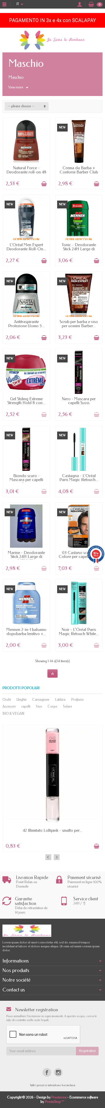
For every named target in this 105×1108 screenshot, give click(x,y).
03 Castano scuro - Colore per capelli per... (79, 554)
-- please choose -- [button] (21, 106)
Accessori (9, 706)
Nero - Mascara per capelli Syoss (79, 401)
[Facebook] (46, 1072)
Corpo (52, 706)
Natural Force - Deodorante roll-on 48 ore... (26, 172)
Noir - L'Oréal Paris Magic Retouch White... (79, 631)
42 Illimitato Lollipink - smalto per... (52, 830)
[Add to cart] (44, 184)
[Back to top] (52, 673)
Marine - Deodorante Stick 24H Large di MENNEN (26, 556)
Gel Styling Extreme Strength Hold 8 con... (26, 401)
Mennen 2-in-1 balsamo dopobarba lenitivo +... (26, 631)
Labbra (60, 700)
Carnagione (40, 700)
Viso (39, 706)
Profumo (77, 700)
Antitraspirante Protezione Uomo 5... (26, 323)
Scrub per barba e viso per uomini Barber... (79, 323)
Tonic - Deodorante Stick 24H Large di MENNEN (79, 248)
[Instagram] (58, 1072)
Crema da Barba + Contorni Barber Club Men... (79, 172)
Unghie (21, 700)
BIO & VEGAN (13, 713)
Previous (48, 857)
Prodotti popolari (21, 688)
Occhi (6, 700)
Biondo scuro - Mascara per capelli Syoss (26, 479)
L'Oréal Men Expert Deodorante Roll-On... (26, 246)
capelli (25, 706)
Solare (67, 706)
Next (57, 857)
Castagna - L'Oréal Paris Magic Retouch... (78, 477)
